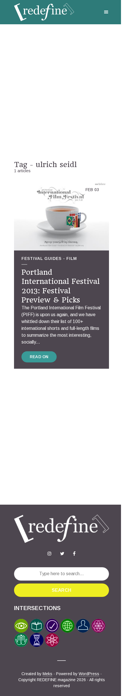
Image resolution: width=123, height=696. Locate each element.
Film (71, 258)
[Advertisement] (61, 92)
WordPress (89, 673)
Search (61, 590)
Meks (47, 673)
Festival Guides (41, 258)
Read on (39, 356)
